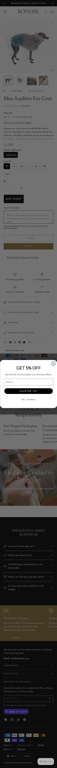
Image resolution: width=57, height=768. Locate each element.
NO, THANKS (28, 399)
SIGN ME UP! (28, 391)
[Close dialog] (53, 363)
